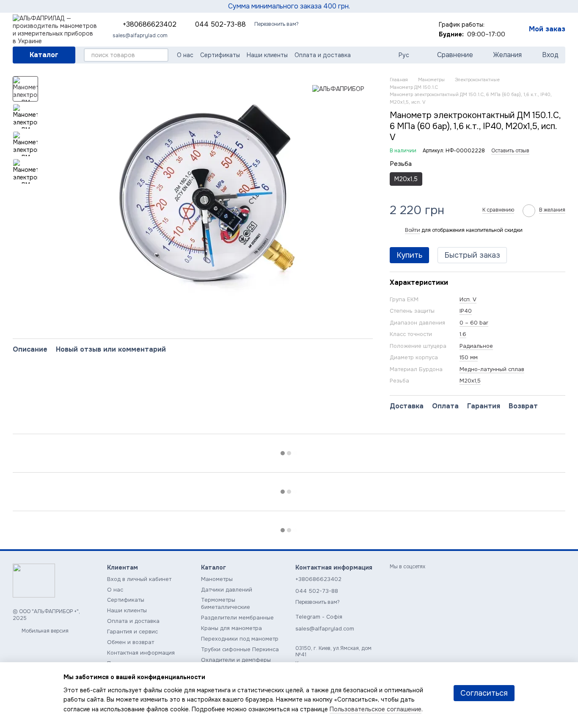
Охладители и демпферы (236, 659)
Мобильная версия (44, 631)
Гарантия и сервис (132, 631)
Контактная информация (141, 652)
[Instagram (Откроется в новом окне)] (381, 29)
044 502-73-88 (220, 24)
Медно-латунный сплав (492, 369)
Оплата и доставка (323, 55)
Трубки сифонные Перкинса (240, 649)
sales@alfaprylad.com (140, 35)
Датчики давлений (226, 589)
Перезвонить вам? (276, 24)
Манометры (217, 579)
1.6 (463, 334)
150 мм (469, 357)
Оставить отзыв (510, 150)
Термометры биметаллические (225, 603)
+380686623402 (149, 24)
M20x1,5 (470, 380)
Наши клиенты (267, 55)
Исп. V (468, 299)
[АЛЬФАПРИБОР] (338, 89)
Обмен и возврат (130, 642)
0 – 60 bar (474, 322)
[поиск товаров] (161, 55)
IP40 (466, 310)
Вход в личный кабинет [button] (139, 579)
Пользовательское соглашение (375, 709)
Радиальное (476, 346)
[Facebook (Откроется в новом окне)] (401, 29)
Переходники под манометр (239, 638)
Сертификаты (220, 55)
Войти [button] (412, 230)
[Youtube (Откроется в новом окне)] (411, 29)
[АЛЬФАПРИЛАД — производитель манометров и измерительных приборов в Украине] (34, 580)
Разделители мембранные (237, 617)
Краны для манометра (231, 628)
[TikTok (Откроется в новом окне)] (391, 29)
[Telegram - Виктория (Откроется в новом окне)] (371, 29)
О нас (185, 55)
